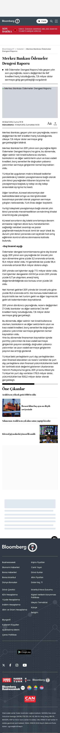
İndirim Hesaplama (11, 604)
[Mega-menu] (56, 21)
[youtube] (25, 666)
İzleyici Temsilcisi (39, 602)
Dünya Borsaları (9, 582)
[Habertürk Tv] (18, 680)
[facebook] (10, 666)
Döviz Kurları (37, 572)
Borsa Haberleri (9, 572)
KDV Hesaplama (10, 594)
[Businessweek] (13, 688)
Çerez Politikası (9, 634)
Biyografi (6, 619)
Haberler (20, 49)
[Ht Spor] (27, 680)
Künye (34, 607)
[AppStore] (9, 652)
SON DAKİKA (7, 30)
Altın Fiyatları (37, 577)
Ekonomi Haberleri (11, 567)
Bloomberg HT (8, 49)
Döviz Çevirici (8, 589)
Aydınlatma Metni (10, 629)
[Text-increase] (49, 123)
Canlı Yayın (36, 567)
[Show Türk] (35, 688)
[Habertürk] (6, 680)
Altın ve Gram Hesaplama (14, 609)
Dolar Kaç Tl (37, 582)
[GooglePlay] (24, 652)
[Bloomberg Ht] (41, 680)
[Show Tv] (29, 688)
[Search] (51, 21)
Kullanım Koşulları (10, 624)
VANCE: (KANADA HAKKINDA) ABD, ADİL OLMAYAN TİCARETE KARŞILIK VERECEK (38, 30)
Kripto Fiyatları (38, 562)
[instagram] (16, 666)
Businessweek (8, 562)
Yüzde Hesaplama (11, 599)
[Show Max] (42, 688)
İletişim (34, 612)
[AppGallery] (39, 652)
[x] (3, 666)
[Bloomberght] (11, 21)
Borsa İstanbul (9, 577)
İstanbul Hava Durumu (42, 589)
